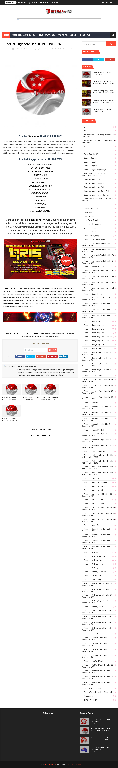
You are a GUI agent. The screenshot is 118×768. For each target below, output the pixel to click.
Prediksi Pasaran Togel (23, 35)
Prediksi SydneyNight (93, 580)
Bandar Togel (90, 162)
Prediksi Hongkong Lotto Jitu (97, 341)
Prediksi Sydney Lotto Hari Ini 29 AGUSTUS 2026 (37, 2)
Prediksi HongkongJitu (94, 345)
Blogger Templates (75, 764)
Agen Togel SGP (91, 154)
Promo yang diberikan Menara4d (98, 692)
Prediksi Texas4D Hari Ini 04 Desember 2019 (95, 656)
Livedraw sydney (91, 232)
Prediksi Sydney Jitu (93, 560)
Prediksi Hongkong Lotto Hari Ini (98, 337)
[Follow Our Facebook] (87, 59)
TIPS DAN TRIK (90, 700)
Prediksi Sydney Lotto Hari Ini (97, 568)
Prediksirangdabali (10, 288)
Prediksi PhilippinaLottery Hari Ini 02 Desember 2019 (98, 462)
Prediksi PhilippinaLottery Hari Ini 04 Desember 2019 (98, 474)
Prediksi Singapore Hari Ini (48, 49)
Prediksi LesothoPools (94, 376)
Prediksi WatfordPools (94, 661)
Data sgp (88, 212)
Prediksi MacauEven (93, 403)
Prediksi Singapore (32, 49)
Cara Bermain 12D (92, 179)
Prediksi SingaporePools (95, 504)
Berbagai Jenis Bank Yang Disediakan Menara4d (94, 174)
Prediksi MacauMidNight (94, 430)
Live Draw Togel (47, 35)
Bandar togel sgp (92, 166)
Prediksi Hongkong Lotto (95, 333)
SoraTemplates (50, 764)
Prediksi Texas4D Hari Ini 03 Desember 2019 (95, 650)
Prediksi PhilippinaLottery (95, 451)
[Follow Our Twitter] (98, 59)
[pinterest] (107, 2)
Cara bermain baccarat (94, 183)
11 (85, 131)
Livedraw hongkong (92, 224)
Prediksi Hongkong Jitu (94, 329)
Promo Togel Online (68, 35)
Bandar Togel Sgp (15, 303)
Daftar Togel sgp (91, 208)
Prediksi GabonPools (93, 294)
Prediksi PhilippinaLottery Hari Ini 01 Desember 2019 (98, 456)
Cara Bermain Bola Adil (94, 187)
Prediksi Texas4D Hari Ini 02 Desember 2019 (95, 644)
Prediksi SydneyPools (93, 607)
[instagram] (111, 2)
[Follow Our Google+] (110, 59)
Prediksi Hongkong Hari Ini (95, 325)
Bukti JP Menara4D (13, 41)
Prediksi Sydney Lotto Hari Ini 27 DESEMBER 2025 (100, 749)
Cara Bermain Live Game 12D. (97, 191)
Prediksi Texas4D (91, 634)
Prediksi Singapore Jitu (94, 486)
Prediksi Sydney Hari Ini (94, 556)
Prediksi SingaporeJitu (65, 49)
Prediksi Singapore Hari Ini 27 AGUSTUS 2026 (30, 398)
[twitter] (103, 2)
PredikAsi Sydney (91, 236)
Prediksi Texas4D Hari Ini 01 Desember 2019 (95, 639)
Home (6, 35)
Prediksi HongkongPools (94, 348)
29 (85, 150)
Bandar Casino (90, 158)
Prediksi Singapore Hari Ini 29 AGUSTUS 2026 (11, 398)
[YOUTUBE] (95, 2)
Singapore (34, 136)
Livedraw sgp (90, 228)
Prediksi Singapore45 (93, 490)
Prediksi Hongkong (92, 321)
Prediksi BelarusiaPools (94, 240)
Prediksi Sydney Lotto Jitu (95, 572)
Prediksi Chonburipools (94, 267)
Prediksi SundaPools (93, 525)
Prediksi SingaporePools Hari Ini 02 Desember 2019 (98, 514)
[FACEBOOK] (99, 2)
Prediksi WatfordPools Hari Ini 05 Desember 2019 (97, 683)
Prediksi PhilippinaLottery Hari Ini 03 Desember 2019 (98, 468)
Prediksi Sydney (91, 552)
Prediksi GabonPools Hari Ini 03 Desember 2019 (97, 310)
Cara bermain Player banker (96, 195)
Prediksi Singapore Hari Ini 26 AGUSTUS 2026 (49, 398)
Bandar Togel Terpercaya (95, 170)
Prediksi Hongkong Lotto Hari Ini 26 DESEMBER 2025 (101, 721)
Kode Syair (85, 35)
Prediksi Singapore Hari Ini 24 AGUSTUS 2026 (11, 419)
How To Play (89, 216)
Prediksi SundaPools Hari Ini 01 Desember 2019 (97, 530)
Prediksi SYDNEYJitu (93, 576)
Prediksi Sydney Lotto (93, 564)
